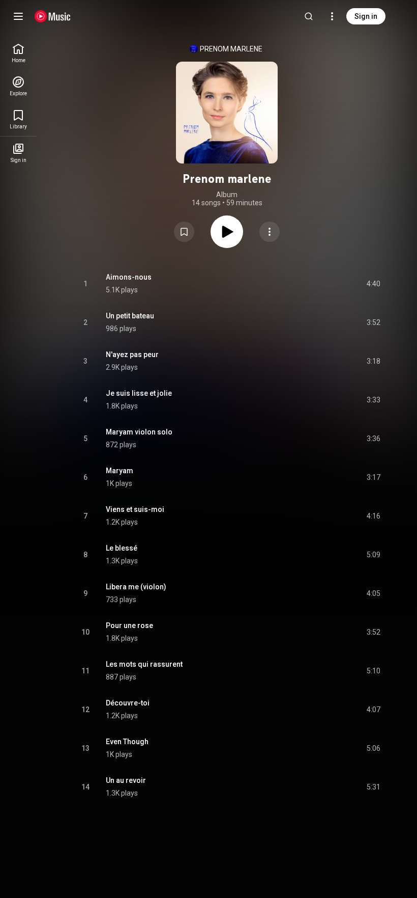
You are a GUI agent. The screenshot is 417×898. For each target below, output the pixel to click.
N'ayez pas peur (132, 354)
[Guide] (18, 16)
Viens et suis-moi (135, 509)
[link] (18, 53)
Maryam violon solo (139, 432)
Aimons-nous (129, 277)
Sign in (365, 16)
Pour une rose (129, 625)
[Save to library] (184, 232)
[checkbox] (373, 284)
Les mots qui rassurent (144, 664)
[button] (184, 232)
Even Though (127, 742)
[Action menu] (269, 232)
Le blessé (121, 548)
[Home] (53, 16)
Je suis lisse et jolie (139, 393)
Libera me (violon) (136, 587)
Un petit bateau (130, 316)
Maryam (119, 471)
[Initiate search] (309, 16)
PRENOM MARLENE (231, 49)
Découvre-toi (128, 703)
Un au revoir (126, 780)
